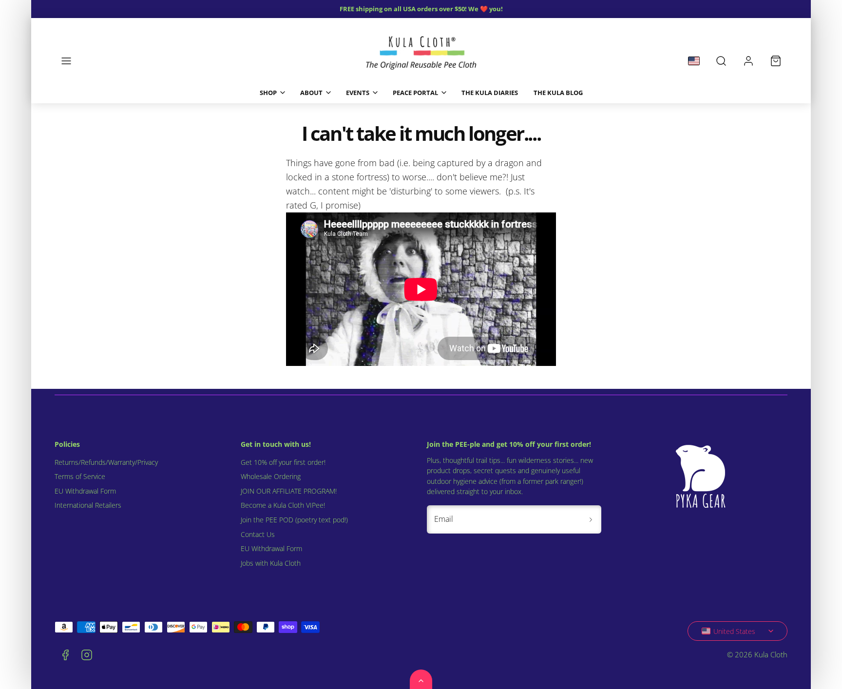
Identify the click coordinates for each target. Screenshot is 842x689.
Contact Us (258, 534)
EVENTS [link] (357, 92)
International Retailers (88, 505)
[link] (748, 61)
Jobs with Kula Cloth (271, 563)
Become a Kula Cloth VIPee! (283, 505)
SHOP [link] (268, 92)
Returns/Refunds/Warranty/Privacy (106, 462)
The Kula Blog (558, 92)
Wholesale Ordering (271, 476)
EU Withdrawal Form (85, 491)
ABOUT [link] (311, 92)
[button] (66, 61)
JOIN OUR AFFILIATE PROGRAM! (289, 491)
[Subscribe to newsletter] (590, 519)
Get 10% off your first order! (283, 462)
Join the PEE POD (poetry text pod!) (294, 520)
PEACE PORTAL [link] (415, 92)
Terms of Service (80, 476)
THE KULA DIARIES (489, 92)
